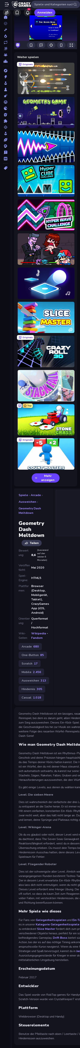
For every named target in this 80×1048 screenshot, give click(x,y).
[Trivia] (5, 152)
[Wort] (5, 158)
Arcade (36, 495)
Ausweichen (27, 502)
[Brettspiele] (5, 89)
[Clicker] (5, 96)
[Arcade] (5, 83)
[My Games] (17, 12)
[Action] (5, 77)
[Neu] (5, 30)
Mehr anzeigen (48, 478)
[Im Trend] (5, 36)
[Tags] (5, 168)
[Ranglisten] (5, 61)
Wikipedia (38, 633)
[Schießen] (5, 127)
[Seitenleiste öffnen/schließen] (6, 4)
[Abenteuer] (5, 70)
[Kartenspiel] (5, 114)
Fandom (37, 638)
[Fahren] (5, 102)
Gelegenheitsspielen (51, 920)
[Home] (5, 17)
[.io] (5, 108)
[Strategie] (5, 146)
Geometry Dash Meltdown (30, 510)
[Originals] (5, 48)
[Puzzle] (5, 121)
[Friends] (6, 12)
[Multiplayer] (5, 55)
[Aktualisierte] (5, 42)
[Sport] (5, 140)
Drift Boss (60, 938)
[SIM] (5, 133)
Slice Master (46, 929)
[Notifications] (27, 12)
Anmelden (44, 13)
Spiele (23, 495)
